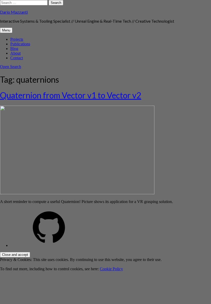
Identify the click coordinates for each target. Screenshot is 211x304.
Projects (16, 39)
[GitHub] (48, 245)
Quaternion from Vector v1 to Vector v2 (70, 95)
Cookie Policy (111, 269)
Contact (16, 58)
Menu (6, 30)
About (15, 53)
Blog (14, 48)
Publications (20, 44)
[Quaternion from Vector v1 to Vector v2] (77, 193)
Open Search (10, 66)
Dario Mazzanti (14, 12)
